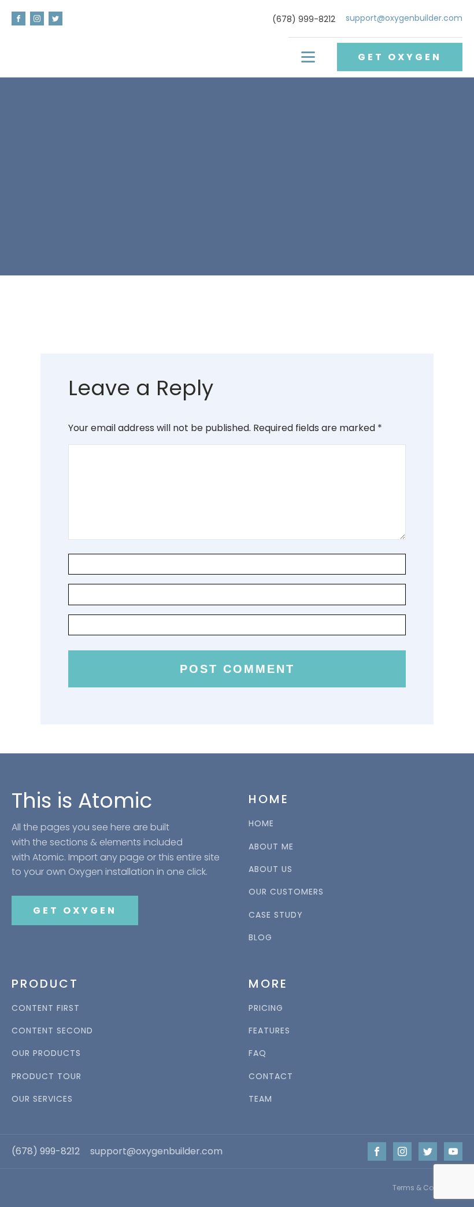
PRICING (266, 1008)
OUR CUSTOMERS (286, 892)
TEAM (260, 1099)
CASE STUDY (276, 915)
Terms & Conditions (427, 1188)
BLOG (260, 937)
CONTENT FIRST (46, 1008)
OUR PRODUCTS (46, 1053)
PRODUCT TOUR (47, 1076)
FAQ (257, 1053)
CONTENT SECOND (52, 1030)
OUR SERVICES (42, 1099)
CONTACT (271, 1076)
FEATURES (269, 1030)
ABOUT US (270, 869)
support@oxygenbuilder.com (404, 18)
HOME (261, 823)
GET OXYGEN (400, 57)
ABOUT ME (271, 846)
